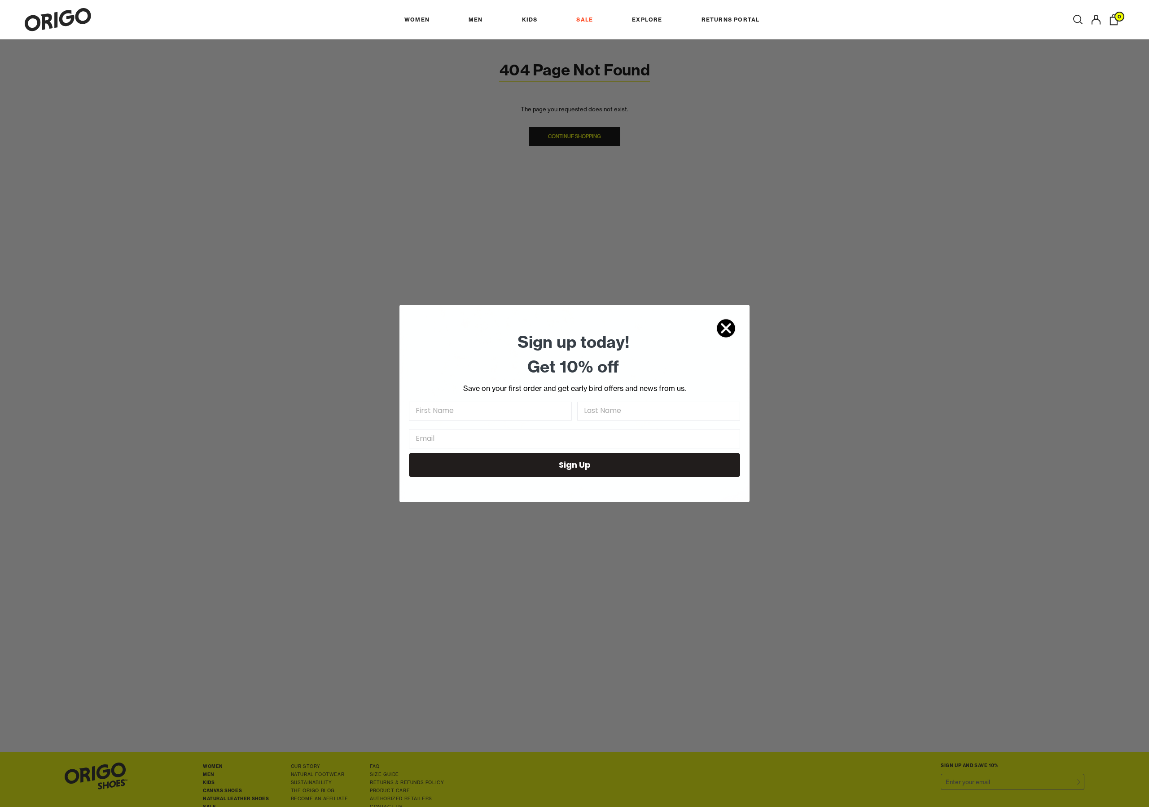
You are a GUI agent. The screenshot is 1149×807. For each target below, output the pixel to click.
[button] (1078, 20)
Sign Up (575, 464)
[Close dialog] (726, 328)
